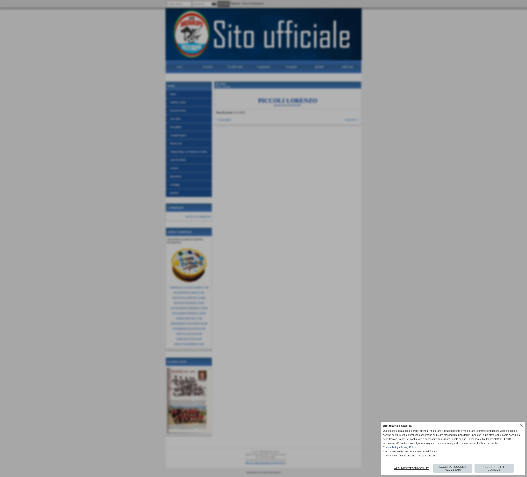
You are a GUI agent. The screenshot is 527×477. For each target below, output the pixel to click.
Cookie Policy (390, 447)
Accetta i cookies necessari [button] (453, 468)
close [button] (521, 425)
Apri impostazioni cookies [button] (411, 468)
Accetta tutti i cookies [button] (494, 468)
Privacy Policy (408, 447)
